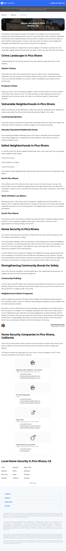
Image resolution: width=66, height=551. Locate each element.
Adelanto (15, 467)
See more (33, 483)
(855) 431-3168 (56, 3)
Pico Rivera (23, 15)
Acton (3, 467)
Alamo (15, 471)
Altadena (27, 474)
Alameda (4, 471)
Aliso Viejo (4, 474)
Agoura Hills (27, 467)
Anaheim (4, 478)
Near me (4, 15)
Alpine (14, 474)
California (13, 15)
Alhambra (27, 471)
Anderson (16, 478)
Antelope (27, 478)
